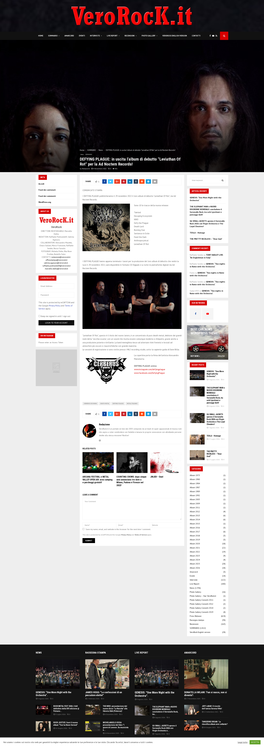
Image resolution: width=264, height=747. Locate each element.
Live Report (112, 36)
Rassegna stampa (197, 620)
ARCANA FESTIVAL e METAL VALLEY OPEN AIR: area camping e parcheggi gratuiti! (97, 479)
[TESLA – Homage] (197, 439)
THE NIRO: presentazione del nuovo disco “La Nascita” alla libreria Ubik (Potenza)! (115, 708)
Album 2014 (195, 519)
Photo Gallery (148, 36)
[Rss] (217, 35)
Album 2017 (195, 531)
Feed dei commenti (47, 196)
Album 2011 (195, 507)
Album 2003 (195, 499)
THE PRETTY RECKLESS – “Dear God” (206, 239)
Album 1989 (195, 491)
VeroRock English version (174, 36)
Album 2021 (195, 548)
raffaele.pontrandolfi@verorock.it (56, 266)
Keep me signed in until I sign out (55, 316)
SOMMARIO (52, 36)
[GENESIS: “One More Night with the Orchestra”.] (197, 375)
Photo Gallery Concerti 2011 (201, 600)
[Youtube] (214, 35)
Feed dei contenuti (47, 190)
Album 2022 (195, 552)
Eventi (82, 36)
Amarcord (69, 36)
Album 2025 (195, 563)
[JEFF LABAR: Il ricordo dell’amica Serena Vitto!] (191, 710)
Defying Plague (118, 403)
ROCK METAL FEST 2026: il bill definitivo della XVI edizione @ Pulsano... (66, 708)
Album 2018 (195, 535)
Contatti (196, 36)
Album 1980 (195, 479)
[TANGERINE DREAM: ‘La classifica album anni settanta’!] (191, 725)
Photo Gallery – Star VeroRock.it (203, 596)
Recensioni (130, 36)
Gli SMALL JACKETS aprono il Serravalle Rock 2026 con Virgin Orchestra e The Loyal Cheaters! (207, 224)
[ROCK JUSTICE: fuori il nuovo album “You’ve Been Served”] (43, 726)
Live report (141, 652)
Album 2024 (195, 559)
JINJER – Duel (156, 476)
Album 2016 (195, 527)
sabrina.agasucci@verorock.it (56, 263)
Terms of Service (141, 535)
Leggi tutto (243, 742)
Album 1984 (195, 483)
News (82, 154)
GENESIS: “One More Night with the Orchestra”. (215, 373)
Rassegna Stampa (95, 652)
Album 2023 (195, 556)
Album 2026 (195, 568)
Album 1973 (195, 475)
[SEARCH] (223, 180)
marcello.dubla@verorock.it (56, 268)
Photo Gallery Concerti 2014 (201, 608)
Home (40, 36)
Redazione (86, 169)
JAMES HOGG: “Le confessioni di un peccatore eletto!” (103, 694)
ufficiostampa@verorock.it (56, 260)
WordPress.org (44, 202)
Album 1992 (195, 495)
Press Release (195, 616)
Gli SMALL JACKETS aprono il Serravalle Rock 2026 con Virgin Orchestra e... (164, 728)
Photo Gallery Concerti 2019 (201, 612)
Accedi (41, 184)
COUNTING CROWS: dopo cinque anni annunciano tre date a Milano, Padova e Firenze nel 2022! (131, 481)
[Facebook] (211, 35)
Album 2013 (195, 515)
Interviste (95, 36)
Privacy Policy (126, 535)
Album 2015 (195, 523)
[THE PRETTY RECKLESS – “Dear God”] (197, 455)
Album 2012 (195, 511)
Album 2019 (195, 539)
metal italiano (132, 403)
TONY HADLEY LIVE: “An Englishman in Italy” (206, 256)
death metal (104, 403)
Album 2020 (195, 543)
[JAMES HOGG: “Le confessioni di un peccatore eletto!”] (107, 674)
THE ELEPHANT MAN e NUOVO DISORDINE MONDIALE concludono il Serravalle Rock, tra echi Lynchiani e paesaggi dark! (206, 210)
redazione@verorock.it (60, 257)
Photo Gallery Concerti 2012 (201, 604)
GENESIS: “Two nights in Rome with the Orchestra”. (207, 265)
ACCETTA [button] (255, 742)
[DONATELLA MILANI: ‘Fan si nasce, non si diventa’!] (206, 674)
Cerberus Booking (90, 403)
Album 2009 (195, 503)
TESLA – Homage (197, 232)
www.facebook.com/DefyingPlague (149, 373)
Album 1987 (195, 487)
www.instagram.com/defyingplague (149, 369)
